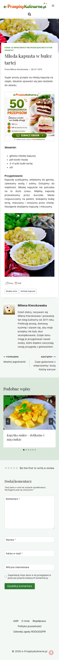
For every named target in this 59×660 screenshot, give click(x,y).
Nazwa (11, 539)
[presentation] (29, 412)
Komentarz (13, 498)
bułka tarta (11, 291)
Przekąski (36, 48)
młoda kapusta (28, 291)
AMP (16, 621)
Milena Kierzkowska (19, 69)
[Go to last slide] (8, 421)
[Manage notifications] (51, 652)
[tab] (23, 450)
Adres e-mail (14, 553)
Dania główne (12, 48)
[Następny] (51, 421)
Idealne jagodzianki (14, 359)
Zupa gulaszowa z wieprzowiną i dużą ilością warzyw (44, 363)
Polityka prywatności (29, 626)
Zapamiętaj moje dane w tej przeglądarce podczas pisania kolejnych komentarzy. (29, 576)
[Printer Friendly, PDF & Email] (13, 283)
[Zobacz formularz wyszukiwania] (29, 14)
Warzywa (25, 48)
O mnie (25, 621)
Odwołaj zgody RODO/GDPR (29, 631)
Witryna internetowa (17, 567)
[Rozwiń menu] (53, 5)
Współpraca (39, 621)
